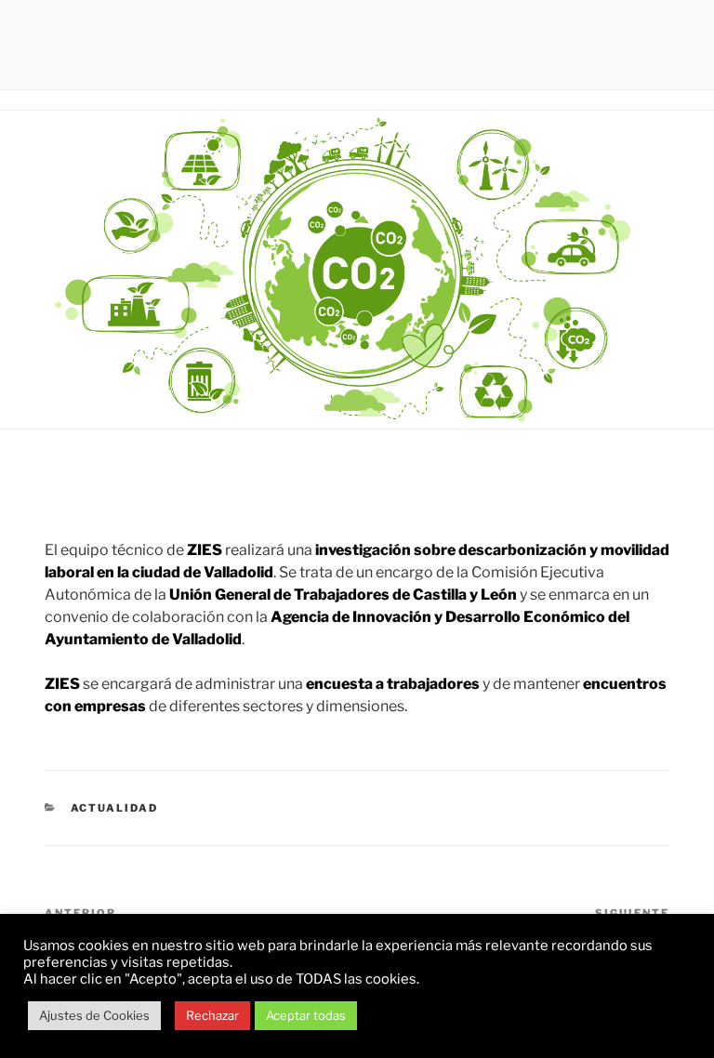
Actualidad (115, 807)
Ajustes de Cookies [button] (94, 1015)
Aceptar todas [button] (306, 1015)
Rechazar (212, 1015)
